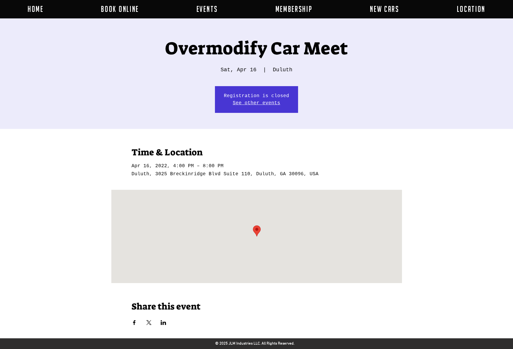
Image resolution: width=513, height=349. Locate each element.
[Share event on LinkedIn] (163, 322)
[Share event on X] (149, 322)
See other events (256, 103)
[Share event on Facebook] (134, 322)
